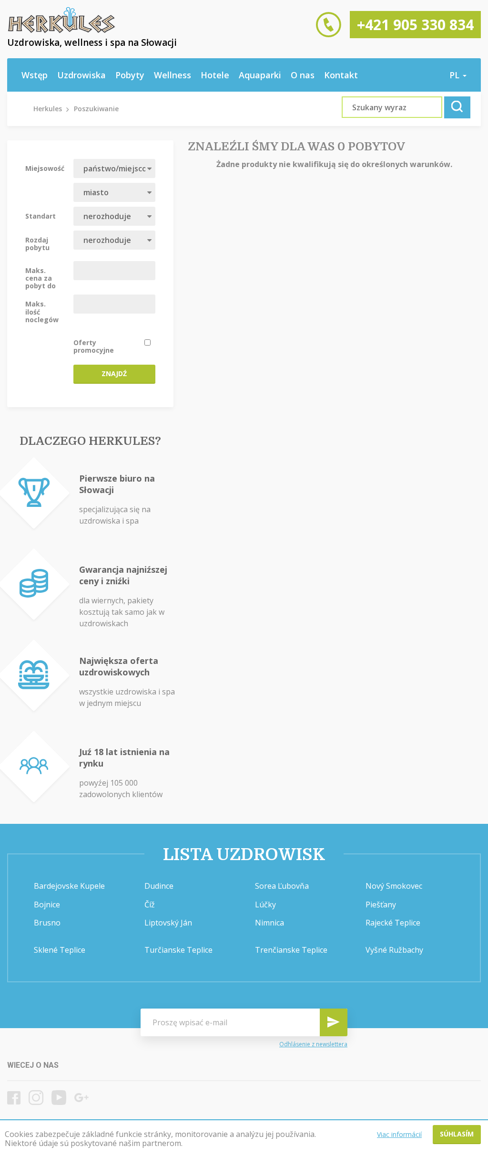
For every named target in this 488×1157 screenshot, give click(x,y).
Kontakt (341, 75)
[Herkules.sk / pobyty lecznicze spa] (61, 31)
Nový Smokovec (394, 886)
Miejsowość (44, 168)
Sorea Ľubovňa (282, 886)
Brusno (47, 922)
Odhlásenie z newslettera (313, 1044)
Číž (149, 904)
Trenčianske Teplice (291, 950)
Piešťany (381, 904)
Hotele (215, 75)
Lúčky (265, 904)
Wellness (172, 75)
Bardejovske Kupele (69, 886)
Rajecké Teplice (393, 922)
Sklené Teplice (59, 950)
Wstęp (34, 75)
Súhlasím (457, 1133)
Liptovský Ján (168, 922)
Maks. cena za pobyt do (40, 278)
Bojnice (47, 904)
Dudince (158, 886)
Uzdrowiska (81, 75)
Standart (40, 215)
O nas (303, 75)
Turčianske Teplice (178, 950)
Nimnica (269, 922)
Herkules (47, 108)
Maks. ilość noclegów (42, 311)
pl (455, 75)
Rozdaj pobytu (37, 243)
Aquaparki (260, 75)
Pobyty (129, 75)
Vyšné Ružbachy (394, 950)
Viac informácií (399, 1134)
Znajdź (114, 373)
